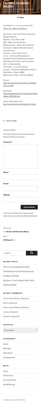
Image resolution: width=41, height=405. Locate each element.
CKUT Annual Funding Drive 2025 (16, 267)
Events (6, 344)
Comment (7, 142)
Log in (5, 371)
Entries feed (8, 376)
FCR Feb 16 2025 (9, 285)
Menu (22, 17)
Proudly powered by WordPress (14, 400)
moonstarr (27, 25)
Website (6, 195)
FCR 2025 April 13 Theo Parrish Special (18, 271)
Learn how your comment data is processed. (20, 216)
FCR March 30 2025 (11, 276)
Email (6, 184)
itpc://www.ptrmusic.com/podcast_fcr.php (19, 104)
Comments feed (9, 380)
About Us (25, 299)
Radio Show (11, 121)
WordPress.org (9, 385)
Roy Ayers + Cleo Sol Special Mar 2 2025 (18, 280)
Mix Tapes (7, 349)
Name (6, 172)
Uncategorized (9, 357)
